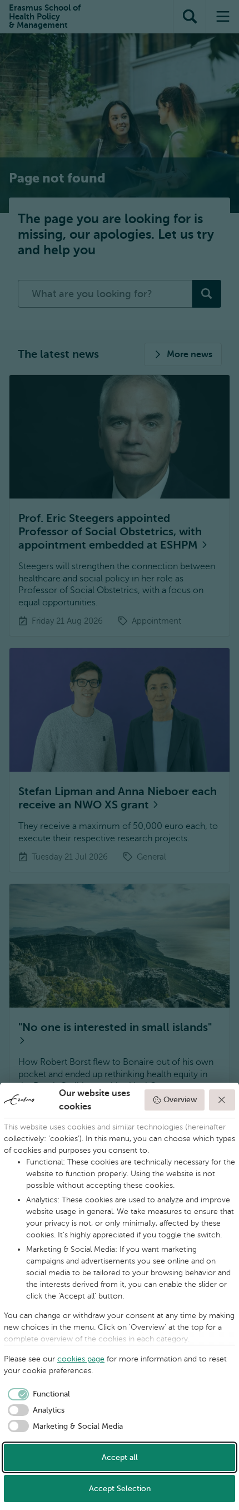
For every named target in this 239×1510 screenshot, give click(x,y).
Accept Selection (120, 1488)
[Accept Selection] (222, 1100)
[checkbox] (37, 1394)
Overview (180, 1100)
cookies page (80, 1359)
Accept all (120, 1457)
